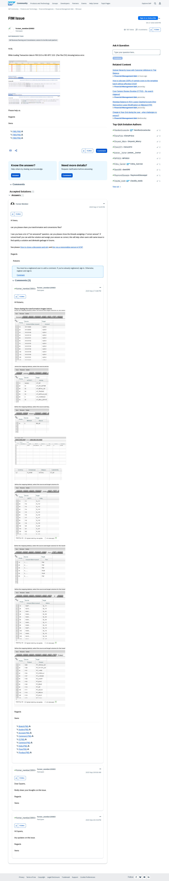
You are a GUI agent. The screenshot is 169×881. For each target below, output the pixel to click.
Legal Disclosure (53, 877)
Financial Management (46, 9)
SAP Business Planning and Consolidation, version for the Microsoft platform (33, 40)
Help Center (93, 3)
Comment (101, 151)
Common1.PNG (25, 736)
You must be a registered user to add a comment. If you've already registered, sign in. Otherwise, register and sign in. (55, 269)
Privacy (21, 877)
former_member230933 (25, 28)
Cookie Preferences (87, 877)
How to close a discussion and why (34, 247)
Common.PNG (24, 743)
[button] (151, 30)
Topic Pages (105, 3)
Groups (55, 3)
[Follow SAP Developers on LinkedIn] (148, 877)
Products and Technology (39, 3)
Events (84, 3)
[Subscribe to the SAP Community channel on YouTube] (144, 877)
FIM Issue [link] (78, 9)
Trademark (66, 877)
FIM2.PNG (17, 138)
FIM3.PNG (17, 135)
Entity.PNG (23, 746)
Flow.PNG (23, 749)
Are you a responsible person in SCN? (67, 247)
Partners (75, 3)
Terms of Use (31, 877)
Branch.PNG (23, 726)
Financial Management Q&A (64, 9)
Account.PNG (24, 733)
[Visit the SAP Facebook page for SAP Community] (136, 877)
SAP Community (13, 9)
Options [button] (159, 18)
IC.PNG (21, 739)
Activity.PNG (24, 730)
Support (75, 877)
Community (22, 3)
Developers (65, 3)
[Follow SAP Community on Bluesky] (140, 877)
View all (116, 187)
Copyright (41, 877)
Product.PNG (24, 753)
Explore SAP (146, 3)
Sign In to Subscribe (148, 18)
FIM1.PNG (17, 131)
